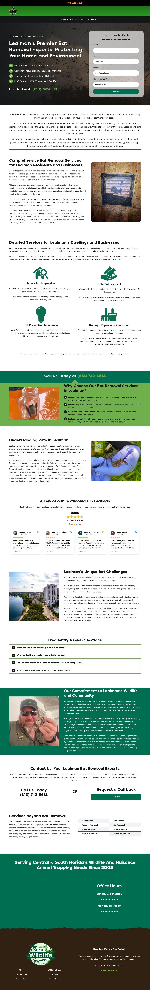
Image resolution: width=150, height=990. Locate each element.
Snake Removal (88, 829)
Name (96, 56)
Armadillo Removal (121, 833)
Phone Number (100, 79)
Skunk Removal (120, 829)
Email (96, 67)
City (95, 45)
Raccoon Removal (90, 825)
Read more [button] (17, 551)
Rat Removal (119, 825)
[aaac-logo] (13, 8)
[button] (75, 648)
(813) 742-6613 (92, 376)
